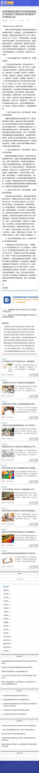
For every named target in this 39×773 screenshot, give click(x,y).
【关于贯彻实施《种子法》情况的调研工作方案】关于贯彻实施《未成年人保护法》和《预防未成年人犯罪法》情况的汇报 (19, 489)
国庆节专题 (7, 640)
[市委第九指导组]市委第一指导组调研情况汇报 (15, 671)
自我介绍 (7, 626)
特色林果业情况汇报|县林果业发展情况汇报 (15, 695)
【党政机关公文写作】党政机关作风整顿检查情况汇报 (19, 383)
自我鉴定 (7, 622)
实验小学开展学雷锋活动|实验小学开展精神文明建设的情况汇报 (19, 532)
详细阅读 (32, 375)
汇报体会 (7, 615)
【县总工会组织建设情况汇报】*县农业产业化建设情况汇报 (18, 729)
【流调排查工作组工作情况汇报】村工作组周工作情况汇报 (20, 326)
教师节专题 (7, 643)
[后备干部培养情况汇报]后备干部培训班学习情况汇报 (19, 340)
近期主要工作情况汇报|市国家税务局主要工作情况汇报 (17, 667)
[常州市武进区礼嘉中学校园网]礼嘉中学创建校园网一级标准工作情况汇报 (19, 468)
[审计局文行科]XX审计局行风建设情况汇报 (13, 734)
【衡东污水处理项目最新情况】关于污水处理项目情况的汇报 (19, 425)
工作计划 (7, 597)
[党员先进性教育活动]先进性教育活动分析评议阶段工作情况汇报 (19, 553)
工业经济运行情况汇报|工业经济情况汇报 (14, 714)
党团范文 (7, 590)
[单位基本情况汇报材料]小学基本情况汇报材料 (16, 710)
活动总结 (7, 608)
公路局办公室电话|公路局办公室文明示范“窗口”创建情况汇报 (19, 725)
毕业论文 (7, 619)
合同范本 (7, 604)
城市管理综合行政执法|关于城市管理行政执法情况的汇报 (19, 511)
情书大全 (7, 651)
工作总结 (7, 594)
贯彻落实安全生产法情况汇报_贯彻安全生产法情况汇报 (19, 447)
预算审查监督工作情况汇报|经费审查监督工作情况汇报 (19, 343)
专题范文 (7, 633)
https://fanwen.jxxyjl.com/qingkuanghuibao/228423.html (20, 290)
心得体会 (7, 611)
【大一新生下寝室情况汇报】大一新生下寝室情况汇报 (19, 348)
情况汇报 (5, 20)
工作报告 (7, 601)
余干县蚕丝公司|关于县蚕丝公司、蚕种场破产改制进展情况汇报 (19, 361)
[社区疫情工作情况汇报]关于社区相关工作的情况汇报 (19, 335)
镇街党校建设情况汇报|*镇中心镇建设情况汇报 (16, 699)
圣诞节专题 (7, 647)
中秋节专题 (7, 636)
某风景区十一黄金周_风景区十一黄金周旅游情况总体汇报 (20, 337)
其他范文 (7, 629)
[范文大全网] (7, 4)
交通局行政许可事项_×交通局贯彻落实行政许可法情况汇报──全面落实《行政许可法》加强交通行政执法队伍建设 (19, 404)
